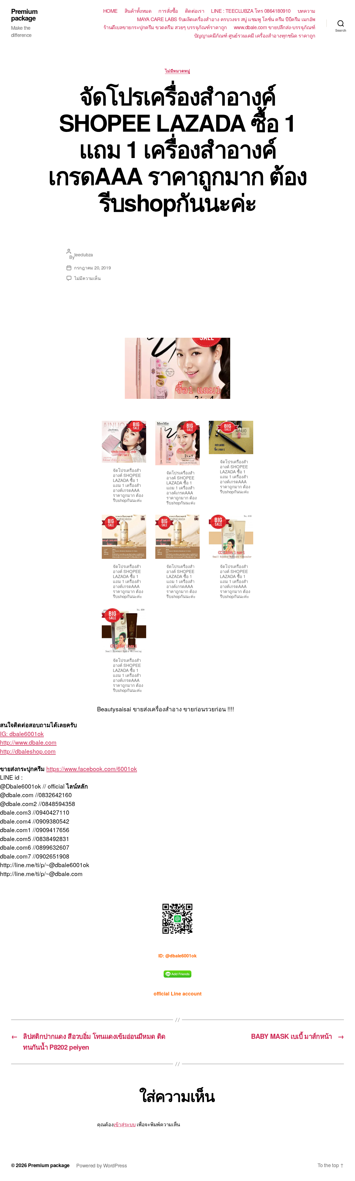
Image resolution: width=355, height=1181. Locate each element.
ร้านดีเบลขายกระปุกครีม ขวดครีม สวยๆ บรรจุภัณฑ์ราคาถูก (165, 27)
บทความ (306, 11)
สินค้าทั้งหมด (138, 11)
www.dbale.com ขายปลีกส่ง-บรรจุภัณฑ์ (274, 27)
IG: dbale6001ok (22, 733)
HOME (110, 11)
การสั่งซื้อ (168, 11)
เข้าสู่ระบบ (125, 1124)
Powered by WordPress (101, 1165)
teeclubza (83, 254)
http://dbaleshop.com (28, 751)
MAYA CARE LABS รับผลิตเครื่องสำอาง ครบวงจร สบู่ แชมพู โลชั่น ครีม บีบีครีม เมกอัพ (226, 19)
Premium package (24, 14)
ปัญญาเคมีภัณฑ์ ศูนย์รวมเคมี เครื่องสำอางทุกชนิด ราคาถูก (254, 35)
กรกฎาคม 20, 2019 (92, 267)
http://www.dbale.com (28, 742)
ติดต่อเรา (194, 11)
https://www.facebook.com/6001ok (91, 768)
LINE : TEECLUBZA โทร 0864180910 (251, 11)
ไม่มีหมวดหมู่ (177, 71)
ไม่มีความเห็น (87, 278)
